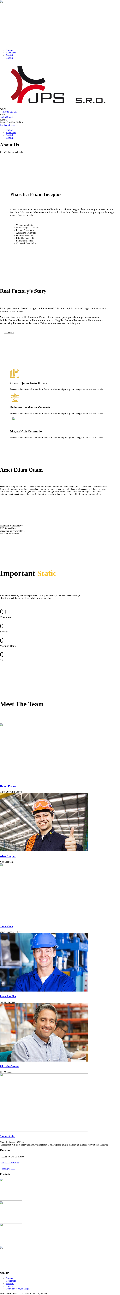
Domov (9, 50)
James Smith (7, 1136)
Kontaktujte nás (7, 125)
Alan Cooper (8, 856)
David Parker (8, 786)
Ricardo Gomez (9, 1066)
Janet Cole (6, 926)
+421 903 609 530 (8, 112)
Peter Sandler (8, 996)
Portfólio (10, 55)
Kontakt (9, 58)
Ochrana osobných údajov (18, 1288)
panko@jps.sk (6, 117)
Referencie (11, 52)
